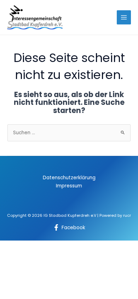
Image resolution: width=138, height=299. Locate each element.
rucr (127, 215)
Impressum (69, 185)
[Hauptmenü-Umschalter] (124, 17)
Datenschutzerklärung (69, 177)
